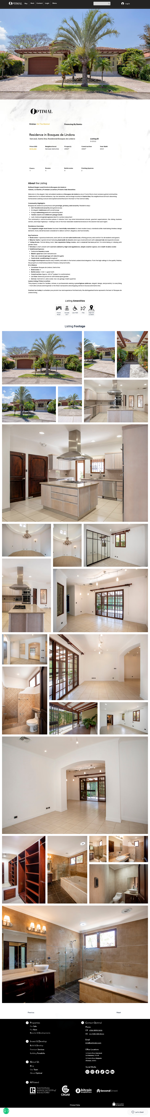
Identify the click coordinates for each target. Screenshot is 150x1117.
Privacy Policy (75, 1105)
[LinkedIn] (112, 1072)
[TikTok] (102, 1072)
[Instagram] (92, 1072)
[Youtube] (107, 1072)
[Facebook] (97, 1072)
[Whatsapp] (87, 1072)
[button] (47, 3)
